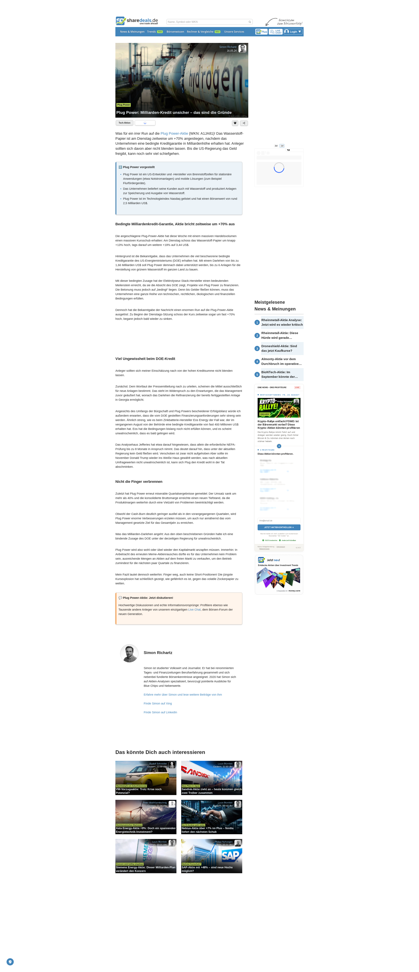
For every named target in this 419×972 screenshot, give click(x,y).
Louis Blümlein (225, 763)
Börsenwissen (175, 31)
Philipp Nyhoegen (224, 841)
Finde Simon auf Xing (158, 703)
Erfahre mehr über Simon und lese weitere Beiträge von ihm (183, 694)
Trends (151, 31)
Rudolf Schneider (158, 763)
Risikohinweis (264, 549)
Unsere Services (234, 31)
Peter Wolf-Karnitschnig (155, 802)
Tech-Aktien (124, 123)
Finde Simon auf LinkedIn (160, 712)
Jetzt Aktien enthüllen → (279, 527)
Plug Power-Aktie (174, 133)
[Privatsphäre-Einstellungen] (10, 961)
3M (276, 145)
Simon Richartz (228, 47)
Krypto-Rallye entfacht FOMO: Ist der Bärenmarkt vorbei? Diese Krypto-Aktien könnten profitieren (279, 424)
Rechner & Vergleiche (200, 31)
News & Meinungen (132, 31)
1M (282, 145)
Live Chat (194, 609)
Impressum (281, 547)
